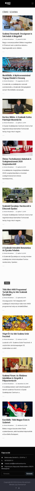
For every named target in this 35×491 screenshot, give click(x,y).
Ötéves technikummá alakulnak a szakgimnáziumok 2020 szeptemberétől (16, 161)
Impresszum (9, 466)
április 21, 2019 (22, 122)
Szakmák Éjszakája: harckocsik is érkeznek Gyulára (16, 207)
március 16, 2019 (22, 339)
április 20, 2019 (22, 167)
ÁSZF (31, 466)
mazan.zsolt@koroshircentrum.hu (15, 463)
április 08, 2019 (22, 297)
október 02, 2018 (22, 425)
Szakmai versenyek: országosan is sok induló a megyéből (17, 35)
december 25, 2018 (23, 383)
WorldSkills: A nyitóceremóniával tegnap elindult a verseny (16, 76)
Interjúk (8, 110)
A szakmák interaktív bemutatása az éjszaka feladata (16, 249)
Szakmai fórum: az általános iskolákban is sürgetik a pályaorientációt (14, 378)
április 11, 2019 (22, 211)
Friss (7, 27)
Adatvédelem (24, 466)
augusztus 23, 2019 (23, 81)
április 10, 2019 (22, 253)
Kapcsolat (16, 466)
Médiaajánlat (5, 468)
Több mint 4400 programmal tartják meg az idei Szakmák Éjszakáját (14, 292)
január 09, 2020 (22, 39)
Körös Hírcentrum (9, 39)
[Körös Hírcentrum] (7, 4)
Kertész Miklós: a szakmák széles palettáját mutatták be (17, 118)
